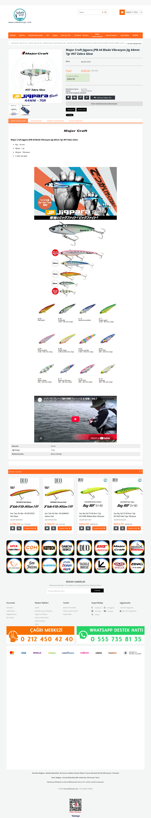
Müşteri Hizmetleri (69, 608)
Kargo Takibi (67, 614)
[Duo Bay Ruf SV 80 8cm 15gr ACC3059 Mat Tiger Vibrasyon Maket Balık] (127, 493)
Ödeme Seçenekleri (55, 121)
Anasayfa (9, 608)
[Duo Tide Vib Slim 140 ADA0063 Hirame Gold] (58, 493)
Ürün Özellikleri (18, 121)
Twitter (97, 615)
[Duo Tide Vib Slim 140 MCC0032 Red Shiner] (23, 493)
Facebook (98, 608)
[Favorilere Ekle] (68, 98)
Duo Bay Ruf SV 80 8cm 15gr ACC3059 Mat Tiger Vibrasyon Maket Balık (125, 516)
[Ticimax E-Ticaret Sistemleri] (75, 816)
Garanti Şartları (40, 621)
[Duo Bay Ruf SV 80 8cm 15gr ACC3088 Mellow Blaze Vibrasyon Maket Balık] (93, 493)
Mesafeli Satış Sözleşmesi (43, 611)
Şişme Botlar (125, 35)
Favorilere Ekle (12, 528)
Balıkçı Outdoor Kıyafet (97, 35)
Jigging (54, 35)
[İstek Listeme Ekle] (74, 98)
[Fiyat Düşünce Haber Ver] (86, 98)
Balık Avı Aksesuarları (36, 35)
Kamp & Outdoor (111, 35)
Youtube (110, 611)
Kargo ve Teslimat (41, 614)
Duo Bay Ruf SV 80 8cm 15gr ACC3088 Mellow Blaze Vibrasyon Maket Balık (91, 516)
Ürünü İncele (19, 528)
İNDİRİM (135, 35)
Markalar (13, 35)
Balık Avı (22, 35)
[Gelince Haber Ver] (92, 98)
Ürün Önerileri (75, 121)
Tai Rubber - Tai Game (81, 35)
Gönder (97, 591)
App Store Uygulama (129, 611)
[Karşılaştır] (80, 98)
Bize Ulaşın (10, 617)
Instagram (110, 608)
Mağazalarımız (11, 614)
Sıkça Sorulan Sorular (70, 611)
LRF (47, 35)
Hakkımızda (10, 611)
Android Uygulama (126, 608)
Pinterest (97, 611)
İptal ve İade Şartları (42, 617)
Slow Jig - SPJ (66, 35)
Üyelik (37, 608)
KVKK (37, 624)
